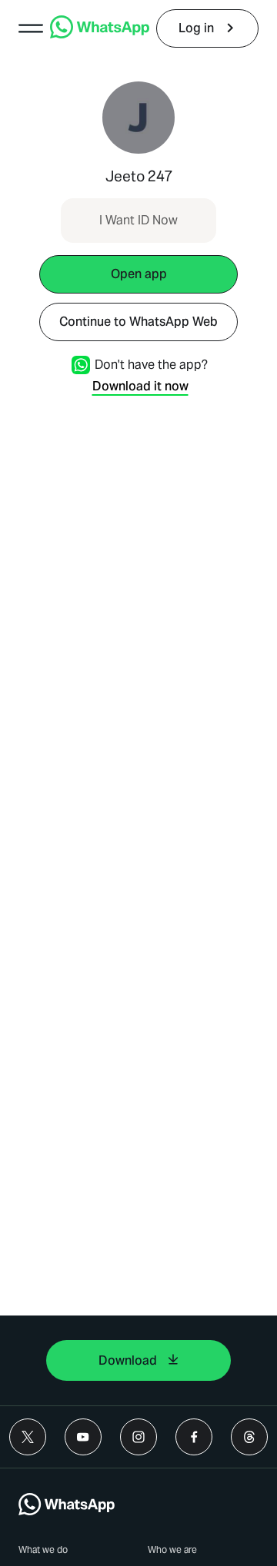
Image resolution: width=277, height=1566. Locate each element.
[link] (99, 34)
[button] (30, 28)
